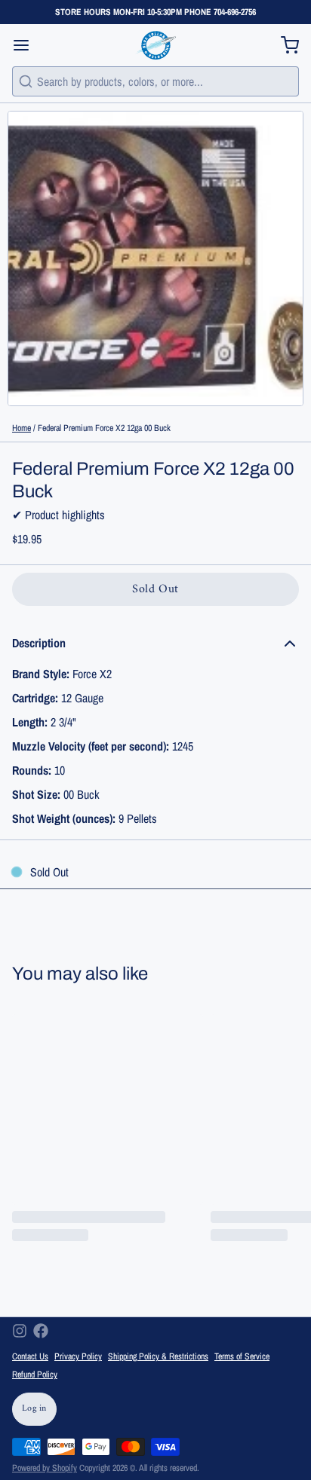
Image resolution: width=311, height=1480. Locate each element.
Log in (34, 1409)
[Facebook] (40, 1330)
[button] (155, 589)
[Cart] (284, 45)
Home (21, 428)
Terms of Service (241, 1356)
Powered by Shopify (44, 1468)
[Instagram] (19, 1330)
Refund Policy (34, 1374)
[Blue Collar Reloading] (155, 45)
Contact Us (30, 1356)
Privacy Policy (78, 1356)
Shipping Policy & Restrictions (158, 1356)
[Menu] (27, 45)
